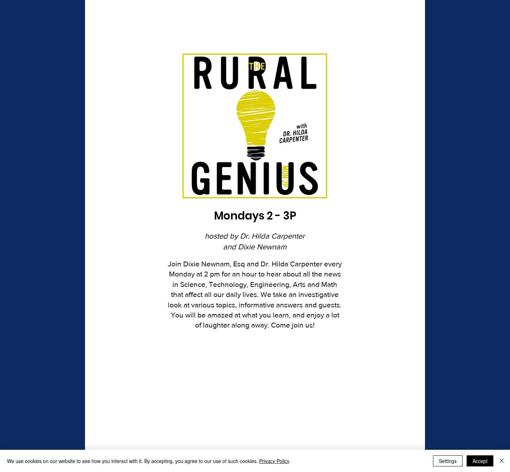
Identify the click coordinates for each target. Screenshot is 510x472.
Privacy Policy (274, 460)
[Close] (502, 460)
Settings (448, 460)
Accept (480, 460)
